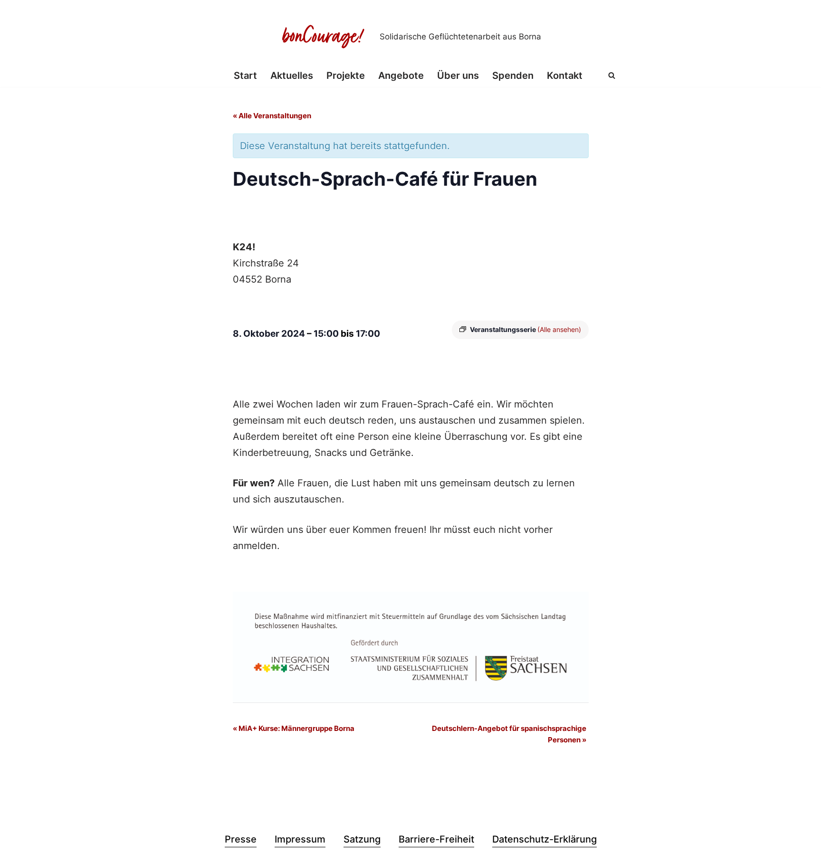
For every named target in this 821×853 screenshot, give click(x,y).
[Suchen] (611, 75)
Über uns (458, 75)
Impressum (300, 839)
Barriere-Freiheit (436, 839)
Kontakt (564, 75)
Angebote (401, 75)
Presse (241, 839)
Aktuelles (291, 75)
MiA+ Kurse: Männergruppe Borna (293, 728)
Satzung (362, 839)
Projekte (345, 75)
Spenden (513, 75)
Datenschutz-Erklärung (544, 839)
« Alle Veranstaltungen (272, 115)
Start (245, 75)
